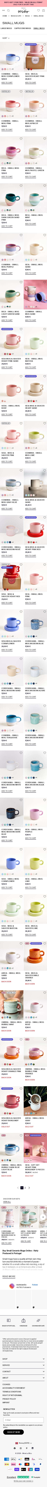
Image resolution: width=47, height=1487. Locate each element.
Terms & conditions (12, 1392)
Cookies (6, 1384)
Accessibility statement (14, 1388)
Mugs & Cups (16, 16)
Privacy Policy (9, 1399)
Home (5, 16)
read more (9, 1276)
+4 (12, 542)
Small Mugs (38, 16)
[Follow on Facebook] (15, 1448)
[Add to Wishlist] (21, 44)
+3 (36, 260)
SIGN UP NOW (13, 1432)
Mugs (27, 16)
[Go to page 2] (28, 1188)
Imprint (6, 1402)
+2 (12, 968)
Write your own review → (23, 1481)
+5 (12, 69)
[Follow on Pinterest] (27, 1448)
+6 (12, 1226)
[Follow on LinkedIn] (32, 1448)
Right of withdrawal (12, 1395)
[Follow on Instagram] (21, 1448)
